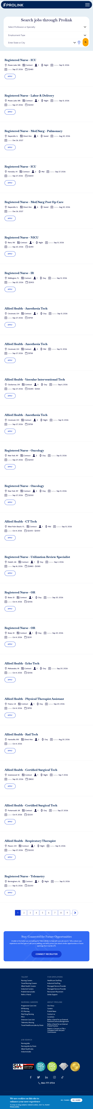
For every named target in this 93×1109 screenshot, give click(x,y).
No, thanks (65, 1100)
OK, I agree (76, 1100)
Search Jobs (85, 42)
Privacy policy (14, 1107)
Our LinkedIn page (46, 1077)
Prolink (13, 5)
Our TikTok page (62, 1077)
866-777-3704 (48, 1083)
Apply (10, 76)
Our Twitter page (38, 1077)
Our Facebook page (31, 1077)
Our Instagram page (54, 1077)
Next (75, 913)
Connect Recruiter (46, 954)
